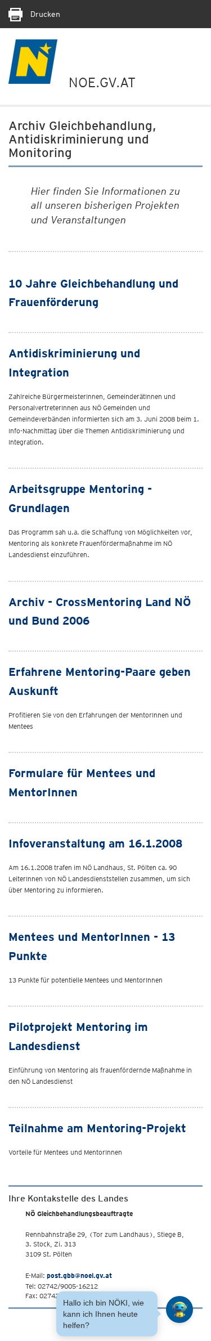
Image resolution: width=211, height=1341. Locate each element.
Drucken (44, 14)
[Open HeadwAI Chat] (179, 1309)
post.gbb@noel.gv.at (79, 1275)
